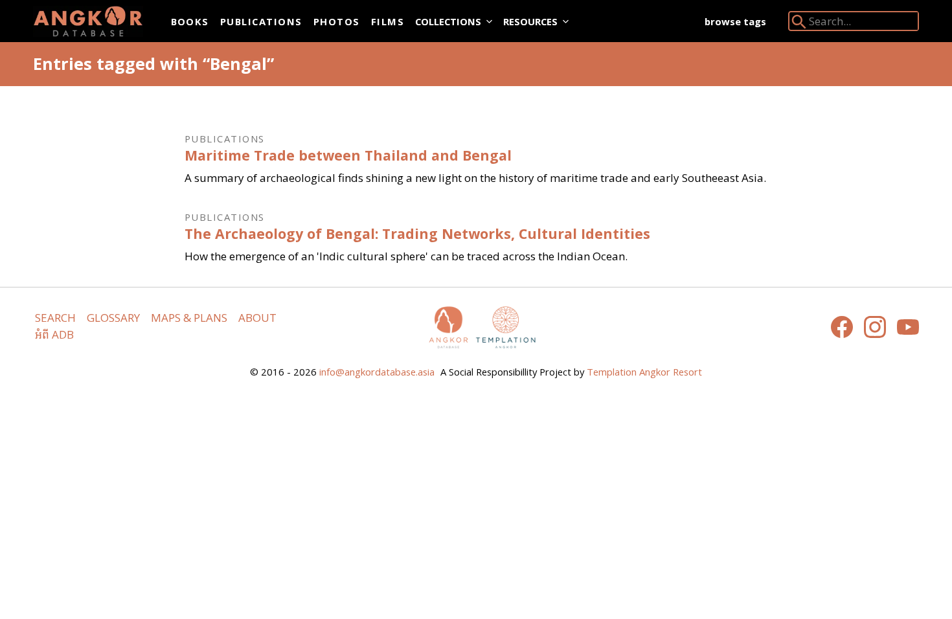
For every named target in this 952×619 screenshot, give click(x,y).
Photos (336, 21)
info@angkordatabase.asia (377, 371)
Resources (530, 21)
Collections (448, 21)
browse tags (735, 21)
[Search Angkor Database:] (799, 24)
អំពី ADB (54, 334)
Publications (261, 21)
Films (387, 21)
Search (55, 317)
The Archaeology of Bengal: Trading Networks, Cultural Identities (417, 233)
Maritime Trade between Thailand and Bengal (348, 155)
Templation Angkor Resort (644, 371)
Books (190, 21)
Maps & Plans (189, 317)
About (257, 317)
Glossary (113, 317)
